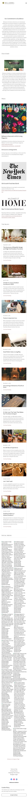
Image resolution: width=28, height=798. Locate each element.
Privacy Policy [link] (14, 771)
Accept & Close (14, 794)
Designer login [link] (14, 774)
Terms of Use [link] (14, 769)
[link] (8, 3)
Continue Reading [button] (7, 260)
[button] (26, 3)
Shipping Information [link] (14, 772)
